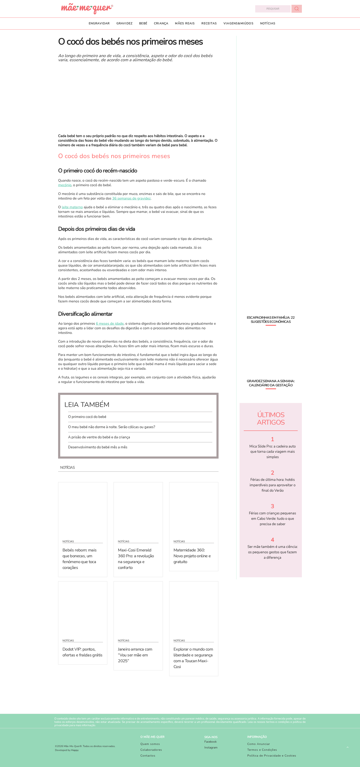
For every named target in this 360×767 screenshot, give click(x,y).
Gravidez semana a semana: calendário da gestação (271, 383)
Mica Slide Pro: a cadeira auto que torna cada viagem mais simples (272, 451)
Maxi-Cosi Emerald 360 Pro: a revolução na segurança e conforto (136, 558)
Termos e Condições (262, 750)
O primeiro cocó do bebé (87, 416)
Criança (161, 23)
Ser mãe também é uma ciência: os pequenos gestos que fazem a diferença (273, 552)
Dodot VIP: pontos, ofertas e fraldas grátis (82, 652)
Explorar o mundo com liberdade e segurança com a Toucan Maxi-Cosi (193, 658)
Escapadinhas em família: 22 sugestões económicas (271, 319)
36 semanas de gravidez (131, 198)
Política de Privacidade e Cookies (271, 756)
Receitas (209, 23)
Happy (75, 750)
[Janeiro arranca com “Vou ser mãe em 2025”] (138, 607)
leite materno (72, 207)
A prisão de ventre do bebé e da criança (99, 437)
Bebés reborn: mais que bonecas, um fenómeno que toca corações (79, 558)
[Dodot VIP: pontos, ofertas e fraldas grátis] (82, 607)
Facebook (210, 742)
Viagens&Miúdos (239, 23)
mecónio (64, 185)
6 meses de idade (110, 323)
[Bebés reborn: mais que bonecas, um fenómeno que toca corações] (82, 508)
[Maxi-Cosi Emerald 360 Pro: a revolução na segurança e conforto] (138, 508)
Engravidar (99, 23)
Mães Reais (185, 23)
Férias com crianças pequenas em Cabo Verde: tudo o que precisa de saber (272, 518)
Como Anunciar (258, 744)
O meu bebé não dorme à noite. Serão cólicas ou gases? (111, 427)
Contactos (147, 756)
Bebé (143, 23)
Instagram (211, 748)
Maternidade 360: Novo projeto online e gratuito (192, 556)
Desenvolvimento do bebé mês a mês (97, 447)
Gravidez (124, 23)
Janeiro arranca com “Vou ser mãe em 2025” (135, 655)
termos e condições (278, 722)
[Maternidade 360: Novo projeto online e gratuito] (193, 508)
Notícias (268, 23)
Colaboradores (151, 750)
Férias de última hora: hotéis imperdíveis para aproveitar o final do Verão (272, 485)
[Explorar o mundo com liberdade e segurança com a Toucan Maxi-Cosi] (193, 607)
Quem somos (150, 744)
